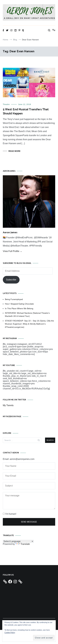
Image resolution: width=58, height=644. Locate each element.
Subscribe (11, 279)
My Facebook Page (12, 416)
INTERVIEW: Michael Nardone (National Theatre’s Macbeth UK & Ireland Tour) (27, 314)
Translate (25, 544)
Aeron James (10, 232)
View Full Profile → (12, 251)
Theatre (6, 104)
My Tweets (8, 405)
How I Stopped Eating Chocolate (19, 304)
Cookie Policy (10, 633)
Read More (14, 151)
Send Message (29, 522)
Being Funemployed (14, 299)
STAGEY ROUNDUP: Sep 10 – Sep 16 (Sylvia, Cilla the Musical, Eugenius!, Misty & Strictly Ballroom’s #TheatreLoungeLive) (29, 324)
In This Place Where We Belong (19, 308)
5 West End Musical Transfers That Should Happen (26, 111)
